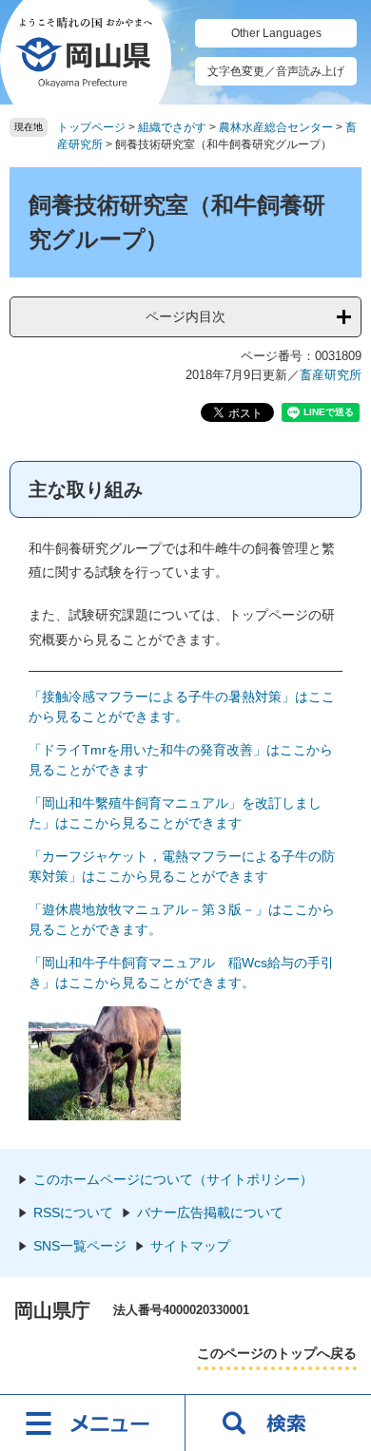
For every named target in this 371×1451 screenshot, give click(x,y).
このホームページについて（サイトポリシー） (173, 1179)
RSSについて (73, 1212)
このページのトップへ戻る (277, 1353)
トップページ (91, 127)
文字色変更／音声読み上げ (275, 71)
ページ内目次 (185, 316)
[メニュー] (93, 1422)
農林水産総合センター (276, 127)
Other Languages (276, 33)
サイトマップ (190, 1245)
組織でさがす (172, 127)
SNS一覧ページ (80, 1245)
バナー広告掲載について (210, 1212)
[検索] (278, 1422)
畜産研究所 (330, 375)
